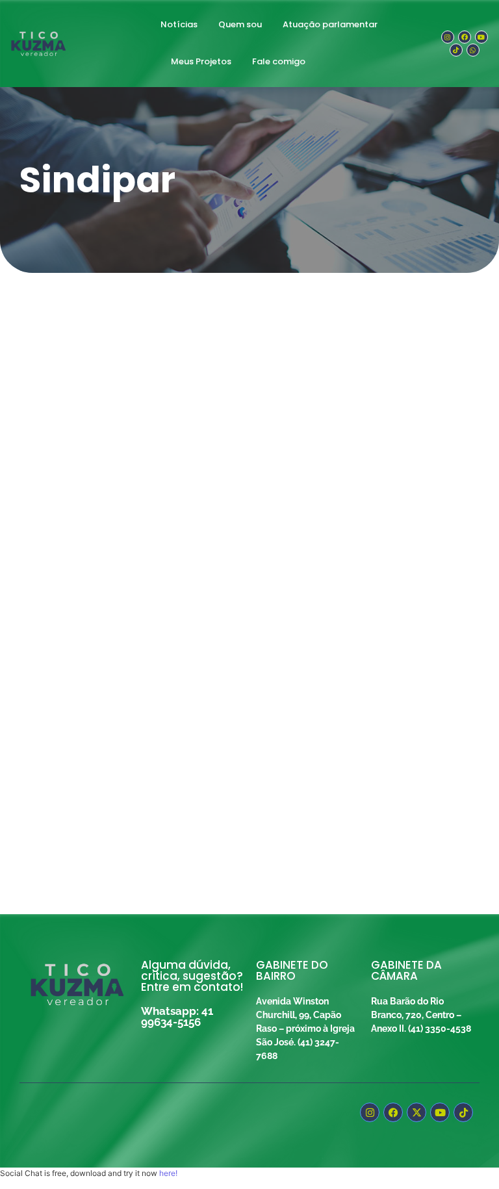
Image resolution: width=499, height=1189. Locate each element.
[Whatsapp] (473, 50)
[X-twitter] (416, 1112)
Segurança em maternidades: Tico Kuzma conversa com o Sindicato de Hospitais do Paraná (246, 703)
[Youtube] (481, 37)
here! (168, 1173)
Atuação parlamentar (330, 24)
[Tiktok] (456, 50)
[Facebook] (464, 37)
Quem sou (240, 24)
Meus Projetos (201, 61)
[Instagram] (447, 37)
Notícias (179, 24)
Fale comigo (278, 61)
